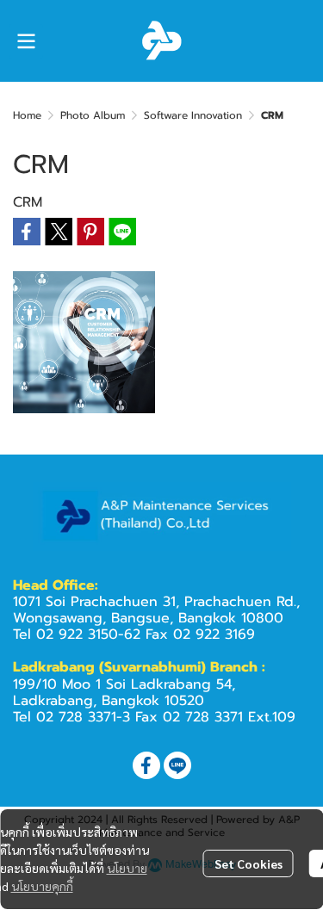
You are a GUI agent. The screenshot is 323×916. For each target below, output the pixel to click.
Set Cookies (248, 863)
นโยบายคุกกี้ (42, 886)
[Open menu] (26, 41)
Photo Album (92, 115)
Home (27, 115)
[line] (177, 765)
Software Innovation (193, 115)
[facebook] (146, 765)
